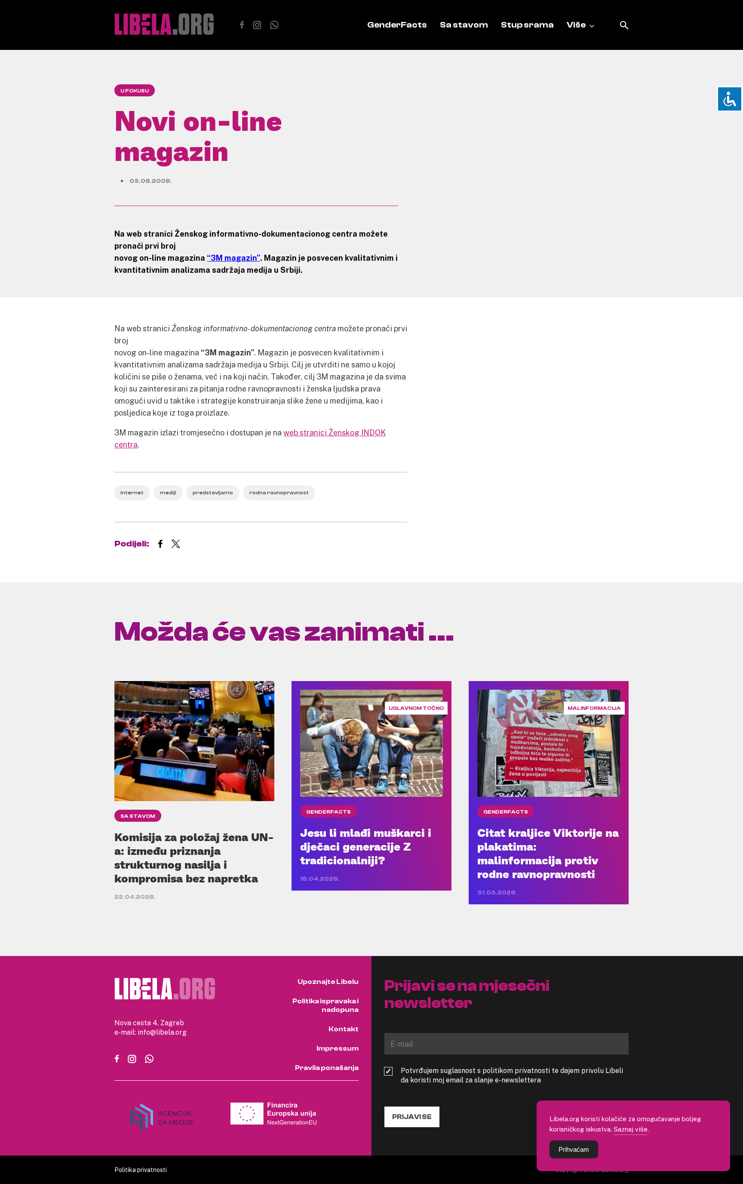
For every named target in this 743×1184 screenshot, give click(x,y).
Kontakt (344, 1029)
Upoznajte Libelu (328, 982)
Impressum (337, 1048)
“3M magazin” (233, 257)
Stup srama (527, 25)
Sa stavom (464, 25)
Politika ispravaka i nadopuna (325, 1005)
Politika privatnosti (140, 1169)
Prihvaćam (574, 1149)
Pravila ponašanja (327, 1068)
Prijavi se (412, 1117)
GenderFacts (397, 25)
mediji (168, 493)
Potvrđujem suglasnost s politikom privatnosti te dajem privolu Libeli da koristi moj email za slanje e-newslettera (512, 1075)
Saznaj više (631, 1129)
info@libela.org (162, 1032)
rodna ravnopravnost (279, 493)
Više (576, 25)
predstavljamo (213, 493)
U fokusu (134, 91)
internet (132, 493)
